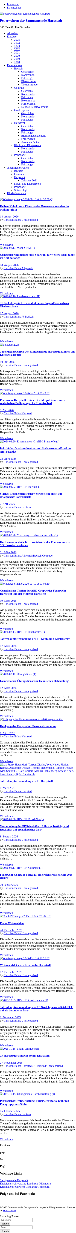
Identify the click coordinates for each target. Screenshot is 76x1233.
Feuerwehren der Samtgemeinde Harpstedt (31, 20)
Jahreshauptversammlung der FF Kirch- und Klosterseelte (35, 638)
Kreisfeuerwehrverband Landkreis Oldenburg (25, 1183)
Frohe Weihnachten (12, 923)
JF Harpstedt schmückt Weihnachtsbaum (24, 1055)
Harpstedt (27, 413)
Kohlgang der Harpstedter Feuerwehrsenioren (28, 726)
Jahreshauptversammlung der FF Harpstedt (26, 781)
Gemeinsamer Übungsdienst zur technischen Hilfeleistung (34, 681)
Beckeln (26, 507)
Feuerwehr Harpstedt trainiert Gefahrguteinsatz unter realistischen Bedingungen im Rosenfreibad (32, 402)
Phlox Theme (9, 1210)
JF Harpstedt (39, 1065)
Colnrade (47, 555)
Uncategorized (30, 219)
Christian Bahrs (13, 219)
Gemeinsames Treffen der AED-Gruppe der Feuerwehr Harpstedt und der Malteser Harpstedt (33, 592)
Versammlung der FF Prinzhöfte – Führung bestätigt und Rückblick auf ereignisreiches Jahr (34, 828)
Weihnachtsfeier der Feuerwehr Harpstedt (25, 965)
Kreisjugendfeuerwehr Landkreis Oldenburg (24, 1186)
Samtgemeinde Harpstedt (14, 1180)
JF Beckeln (28, 316)
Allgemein (27, 268)
